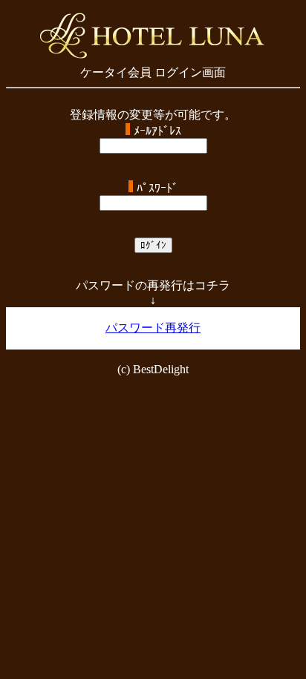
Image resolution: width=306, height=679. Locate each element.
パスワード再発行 (153, 327)
